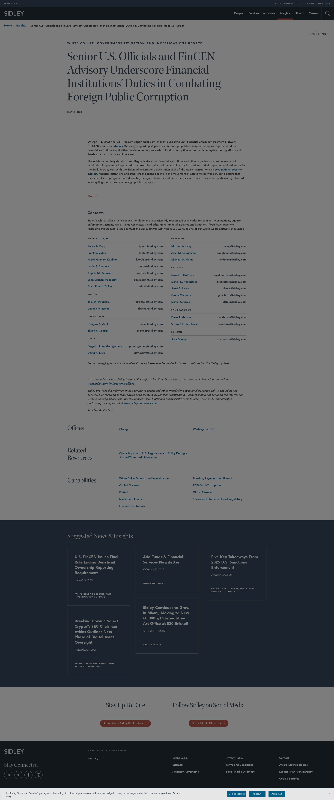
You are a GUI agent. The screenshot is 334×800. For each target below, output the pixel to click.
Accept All (277, 793)
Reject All (257, 793)
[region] (167, 794)
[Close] (330, 793)
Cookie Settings (237, 793)
